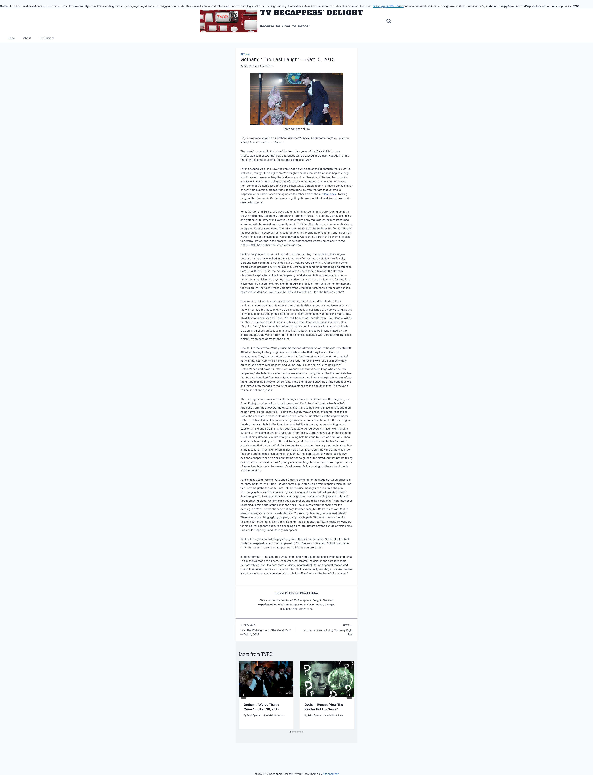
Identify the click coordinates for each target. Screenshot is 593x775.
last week (330, 194)
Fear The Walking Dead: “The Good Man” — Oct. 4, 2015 (265, 630)
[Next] (349, 695)
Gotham (245, 54)
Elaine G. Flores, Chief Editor (258, 66)
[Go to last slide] (243, 695)
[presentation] (266, 679)
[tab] (290, 732)
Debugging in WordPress (388, 6)
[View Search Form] (389, 21)
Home (11, 38)
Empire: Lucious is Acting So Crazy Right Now (328, 630)
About (27, 38)
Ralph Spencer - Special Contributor (265, 715)
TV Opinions (46, 38)
